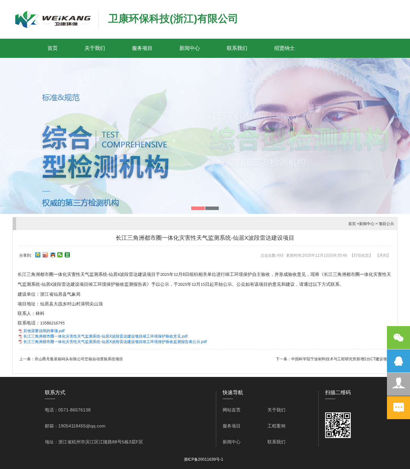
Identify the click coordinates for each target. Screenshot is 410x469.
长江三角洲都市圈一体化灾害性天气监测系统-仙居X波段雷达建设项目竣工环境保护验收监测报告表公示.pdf (115, 342)
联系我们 (237, 48)
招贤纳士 (284, 48)
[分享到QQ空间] (38, 254)
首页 (52, 48)
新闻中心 (189, 48)
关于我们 (95, 48)
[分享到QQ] (52, 254)
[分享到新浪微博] (45, 254)
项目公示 (386, 224)
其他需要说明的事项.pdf (43, 331)
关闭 (383, 255)
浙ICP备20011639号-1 (203, 459)
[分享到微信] (60, 254)
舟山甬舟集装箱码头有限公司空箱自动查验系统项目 (79, 359)
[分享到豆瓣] (67, 254)
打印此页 (361, 255)
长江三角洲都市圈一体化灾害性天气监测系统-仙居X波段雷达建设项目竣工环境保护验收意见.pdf (105, 336)
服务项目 (142, 48)
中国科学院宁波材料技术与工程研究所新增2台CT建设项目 (341, 359)
